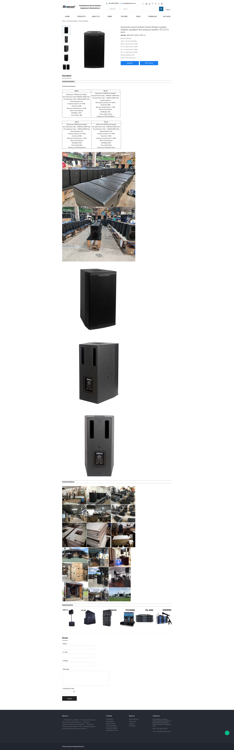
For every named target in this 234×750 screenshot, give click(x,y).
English (168, 9)
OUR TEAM (132, 726)
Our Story (131, 723)
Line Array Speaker (72, 21)
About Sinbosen (133, 719)
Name (64, 644)
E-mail (64, 652)
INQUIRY (130, 63)
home (67, 16)
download (152, 16)
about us (95, 16)
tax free (124, 16)
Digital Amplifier (110, 723)
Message (65, 669)
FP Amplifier (109, 719)
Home (64, 21)
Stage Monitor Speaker (112, 730)
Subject (65, 661)
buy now (166, 16)
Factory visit (132, 721)
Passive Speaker (83, 21)
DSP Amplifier (110, 721)
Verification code (68, 688)
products (81, 16)
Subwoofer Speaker (111, 728)
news (110, 16)
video (138, 16)
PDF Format (149, 63)
